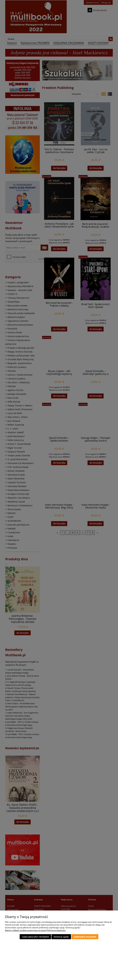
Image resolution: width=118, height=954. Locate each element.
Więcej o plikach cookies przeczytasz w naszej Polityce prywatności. (35, 930)
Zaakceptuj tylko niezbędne (35, 936)
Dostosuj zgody (61, 936)
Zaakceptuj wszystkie (84, 936)
